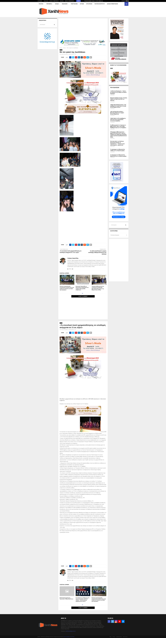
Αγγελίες (82, 3)
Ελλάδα (57, 3)
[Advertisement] (83, 29)
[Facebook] (109, 621)
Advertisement (119, 636)
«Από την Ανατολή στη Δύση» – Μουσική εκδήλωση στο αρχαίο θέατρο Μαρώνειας (117, 113)
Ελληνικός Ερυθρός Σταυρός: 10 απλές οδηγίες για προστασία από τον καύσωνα (118, 99)
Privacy (114, 636)
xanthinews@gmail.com (71, 631)
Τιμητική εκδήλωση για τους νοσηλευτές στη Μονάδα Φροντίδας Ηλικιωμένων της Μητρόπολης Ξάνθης (98, 288)
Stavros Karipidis (67, 636)
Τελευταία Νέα (74, 3)
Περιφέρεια (49, 3)
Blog (110, 636)
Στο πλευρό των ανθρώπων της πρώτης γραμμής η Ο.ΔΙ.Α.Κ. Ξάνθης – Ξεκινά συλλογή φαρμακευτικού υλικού (82, 599)
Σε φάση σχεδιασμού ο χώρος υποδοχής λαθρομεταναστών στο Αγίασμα (97, 252)
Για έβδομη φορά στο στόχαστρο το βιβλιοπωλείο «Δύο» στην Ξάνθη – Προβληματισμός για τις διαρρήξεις (118, 126)
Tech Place (72, 636)
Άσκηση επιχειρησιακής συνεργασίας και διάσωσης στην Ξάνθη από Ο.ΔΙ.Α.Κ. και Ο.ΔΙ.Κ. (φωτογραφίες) (67, 288)
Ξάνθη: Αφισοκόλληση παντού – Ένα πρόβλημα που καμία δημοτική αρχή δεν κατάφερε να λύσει (118, 106)
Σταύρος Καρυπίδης (64, 54)
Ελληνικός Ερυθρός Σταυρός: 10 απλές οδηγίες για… (93, 1)
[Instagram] (116, 621)
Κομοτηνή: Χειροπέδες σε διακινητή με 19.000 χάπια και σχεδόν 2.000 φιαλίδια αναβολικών (82, 288)
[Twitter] (112, 621)
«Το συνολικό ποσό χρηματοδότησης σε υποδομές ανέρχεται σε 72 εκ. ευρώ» (70, 252)
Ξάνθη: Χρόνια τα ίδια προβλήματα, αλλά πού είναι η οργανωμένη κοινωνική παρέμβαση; (118, 119)
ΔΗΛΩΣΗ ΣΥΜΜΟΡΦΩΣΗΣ (112, 3)
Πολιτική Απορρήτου (100, 3)
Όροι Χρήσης (89, 3)
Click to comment (83, 296)
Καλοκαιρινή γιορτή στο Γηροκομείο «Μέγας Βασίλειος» (66, 598)
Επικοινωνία (125, 636)
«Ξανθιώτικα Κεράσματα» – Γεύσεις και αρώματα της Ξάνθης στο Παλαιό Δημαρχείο (118, 92)
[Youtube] (119, 621)
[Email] (123, 621)
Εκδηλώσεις (64, 3)
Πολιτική (41, 3)
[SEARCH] (54, 24)
